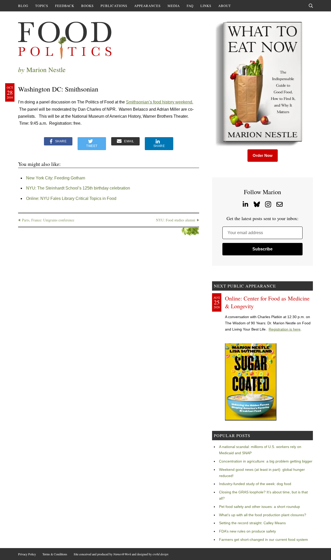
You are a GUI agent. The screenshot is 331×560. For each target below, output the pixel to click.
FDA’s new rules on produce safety (247, 531)
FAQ (190, 5)
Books (87, 5)
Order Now (263, 155)
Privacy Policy (27, 554)
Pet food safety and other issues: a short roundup (259, 507)
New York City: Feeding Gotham (55, 178)
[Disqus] (108, 308)
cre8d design (160, 554)
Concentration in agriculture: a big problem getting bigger (265, 461)
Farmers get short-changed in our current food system (263, 539)
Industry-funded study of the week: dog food (255, 484)
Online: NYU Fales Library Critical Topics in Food (71, 198)
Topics (41, 5)
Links (205, 5)
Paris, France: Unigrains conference (48, 220)
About (224, 5)
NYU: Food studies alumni (175, 220)
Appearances (147, 5)
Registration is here (284, 329)
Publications (114, 5)
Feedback (64, 5)
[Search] (310, 5)
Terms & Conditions (54, 554)
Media (174, 5)
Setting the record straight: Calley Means (252, 523)
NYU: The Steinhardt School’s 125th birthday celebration (78, 188)
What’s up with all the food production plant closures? (262, 515)
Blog (23, 5)
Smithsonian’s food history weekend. (159, 102)
